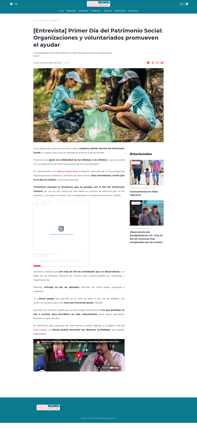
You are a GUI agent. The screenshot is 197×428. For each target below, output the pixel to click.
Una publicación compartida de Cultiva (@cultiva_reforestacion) (61, 261)
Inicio (35, 20)
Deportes (108, 11)
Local (61, 11)
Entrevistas (133, 11)
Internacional (120, 11)
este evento (40, 329)
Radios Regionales (67, 171)
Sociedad (53, 20)
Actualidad (83, 11)
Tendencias (96, 11)
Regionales (71, 11)
